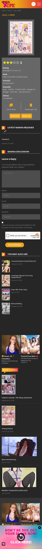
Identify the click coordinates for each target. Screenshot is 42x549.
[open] (39, 4)
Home (4, 11)
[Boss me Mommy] (19, 446)
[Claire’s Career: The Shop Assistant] (8, 384)
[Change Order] (5, 131)
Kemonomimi (24, 92)
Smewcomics (8, 83)
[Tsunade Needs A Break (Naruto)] (6, 266)
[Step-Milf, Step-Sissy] (6, 294)
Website (5, 212)
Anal (9, 11)
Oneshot (5, 139)
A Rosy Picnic (7, 428)
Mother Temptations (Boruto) (15, 490)
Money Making (16, 304)
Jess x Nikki (17, 11)
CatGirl (11, 89)
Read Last (26, 116)
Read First (15, 116)
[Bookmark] (31, 105)
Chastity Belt (20, 89)
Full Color (14, 92)
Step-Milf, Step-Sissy (19, 290)
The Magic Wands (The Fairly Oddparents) (22, 276)
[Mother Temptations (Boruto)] (19, 477)
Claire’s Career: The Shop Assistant (17, 398)
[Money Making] (6, 308)
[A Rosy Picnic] (8, 415)
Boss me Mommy (9, 459)
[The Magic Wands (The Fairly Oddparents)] (6, 280)
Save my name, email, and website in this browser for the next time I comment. (19, 226)
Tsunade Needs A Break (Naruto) (23, 261)
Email (4, 201)
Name (4, 190)
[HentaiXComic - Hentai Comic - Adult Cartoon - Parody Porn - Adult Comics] (8, 4)
